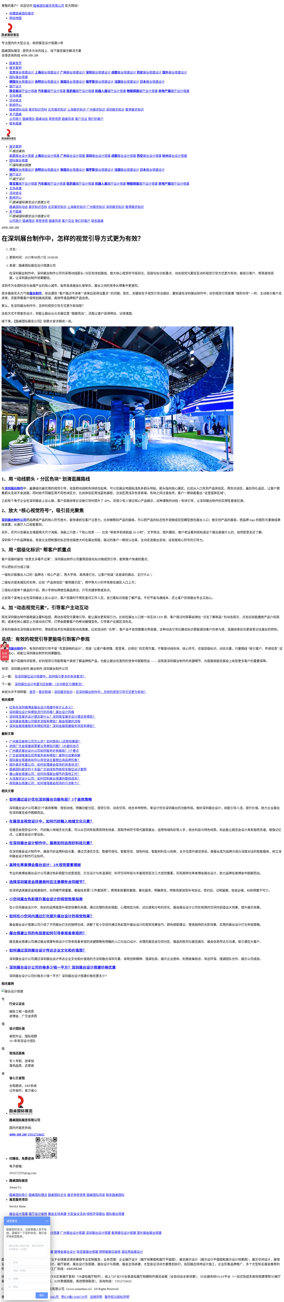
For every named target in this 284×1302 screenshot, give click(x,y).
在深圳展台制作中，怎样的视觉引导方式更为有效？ (111, 692)
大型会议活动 (76, 1214)
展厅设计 (15, 86)
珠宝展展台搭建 (87, 1251)
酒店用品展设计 (132, 1251)
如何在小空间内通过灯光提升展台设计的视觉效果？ (51, 916)
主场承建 (15, 95)
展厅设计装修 (38, 1214)
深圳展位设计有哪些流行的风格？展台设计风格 (41, 712)
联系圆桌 (15, 123)
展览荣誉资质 (76, 1195)
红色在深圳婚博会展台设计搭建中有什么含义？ (41, 707)
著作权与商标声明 (117, 1297)
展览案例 (15, 67)
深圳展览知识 (115, 109)
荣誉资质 (55, 119)
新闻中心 (15, 105)
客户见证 (81, 119)
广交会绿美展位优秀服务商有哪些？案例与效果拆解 (44, 755)
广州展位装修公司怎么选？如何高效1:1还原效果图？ (45, 741)
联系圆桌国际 (115, 1195)
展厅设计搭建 (23, 91)
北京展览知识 (57, 109)
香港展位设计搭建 (123, 1232)
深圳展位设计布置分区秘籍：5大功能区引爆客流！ (49, 684)
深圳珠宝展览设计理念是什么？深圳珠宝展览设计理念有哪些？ (52, 716)
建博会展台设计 (65, 1251)
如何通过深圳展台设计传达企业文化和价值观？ (47, 950)
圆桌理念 (28, 119)
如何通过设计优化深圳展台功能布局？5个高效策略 (50, 799)
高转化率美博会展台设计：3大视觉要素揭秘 (45, 865)
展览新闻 (45, 692)
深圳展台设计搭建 (98, 1232)
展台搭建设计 (21, 72)
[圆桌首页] (9, 139)
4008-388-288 (18, 1134)
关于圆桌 (15, 114)
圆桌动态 (42, 119)
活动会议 (15, 100)
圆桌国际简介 (18, 1195)
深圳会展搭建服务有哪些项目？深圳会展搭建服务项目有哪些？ (52, 726)
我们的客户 (96, 119)
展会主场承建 (57, 1214)
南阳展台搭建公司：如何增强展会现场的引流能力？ (44, 783)
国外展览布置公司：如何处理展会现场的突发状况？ (44, 764)
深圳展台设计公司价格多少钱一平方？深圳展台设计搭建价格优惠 (62, 967)
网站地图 (15, 18)
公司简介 (15, 119)
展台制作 (35, 293)
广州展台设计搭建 (72, 1232)
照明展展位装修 (110, 1251)
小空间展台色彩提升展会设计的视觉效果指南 (46, 899)
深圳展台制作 (14, 488)
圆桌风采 (68, 119)
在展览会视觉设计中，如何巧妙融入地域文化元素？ (51, 821)
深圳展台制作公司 (14, 520)
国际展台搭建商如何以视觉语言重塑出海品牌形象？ (44, 760)
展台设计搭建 (21, 155)
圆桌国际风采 (96, 1195)
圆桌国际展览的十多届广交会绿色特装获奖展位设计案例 (48, 769)
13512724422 (35, 1134)
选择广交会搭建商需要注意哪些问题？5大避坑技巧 (44, 746)
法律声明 (96, 1297)
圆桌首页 (15, 63)
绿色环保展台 (96, 1214)
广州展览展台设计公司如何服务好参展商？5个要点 (44, 750)
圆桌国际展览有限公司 (48, 5)
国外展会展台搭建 (149, 1232)
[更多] (17, 983)
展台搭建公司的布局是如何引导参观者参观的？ (47, 933)
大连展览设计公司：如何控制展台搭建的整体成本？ (44, 778)
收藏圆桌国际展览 (21, 13)
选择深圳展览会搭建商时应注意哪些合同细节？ (47, 882)
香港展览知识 (134, 109)
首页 (32, 692)
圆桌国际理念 (38, 1195)
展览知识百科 (38, 109)
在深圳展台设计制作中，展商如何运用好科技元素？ (51, 843)
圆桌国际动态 (18, 109)
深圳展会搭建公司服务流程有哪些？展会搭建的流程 (44, 721)
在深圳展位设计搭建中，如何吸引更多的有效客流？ (50, 676)
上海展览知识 (76, 109)
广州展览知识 (96, 109)
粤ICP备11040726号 (74, 1297)
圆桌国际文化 (57, 1195)
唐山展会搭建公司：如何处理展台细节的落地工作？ (44, 774)
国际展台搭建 (18, 77)
